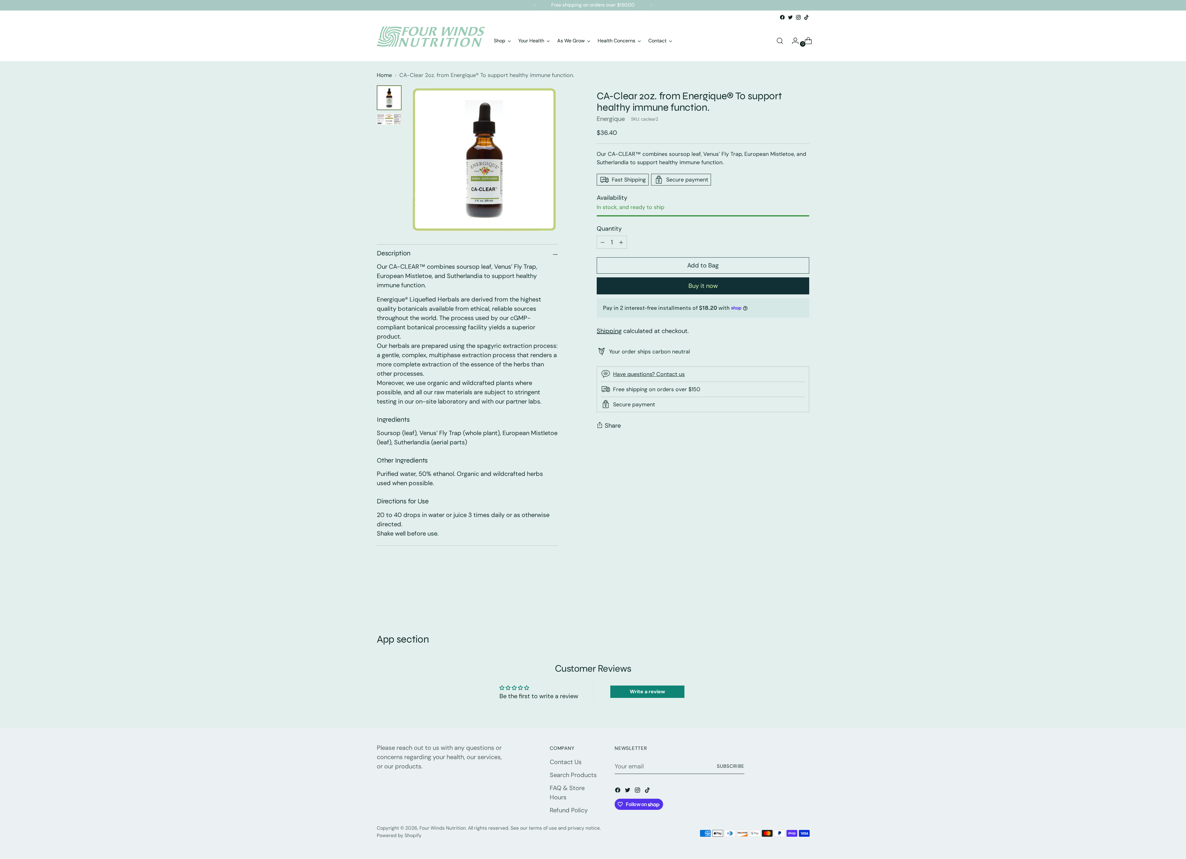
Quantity (609, 228)
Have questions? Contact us (649, 374)
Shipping (609, 331)
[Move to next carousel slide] (804, 600)
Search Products (573, 775)
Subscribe (731, 766)
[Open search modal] (780, 41)
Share (613, 425)
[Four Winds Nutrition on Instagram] (798, 17)
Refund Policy (569, 810)
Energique (611, 119)
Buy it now (703, 286)
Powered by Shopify (399, 835)
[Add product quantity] (602, 242)
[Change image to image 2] (389, 119)
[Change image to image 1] (389, 97)
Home (384, 75)
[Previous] (534, 5)
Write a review (647, 691)
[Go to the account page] (793, 41)
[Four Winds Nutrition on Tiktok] (806, 17)
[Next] (651, 5)
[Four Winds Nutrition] (431, 41)
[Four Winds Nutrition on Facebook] (782, 17)
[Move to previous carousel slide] (789, 600)
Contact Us (566, 762)
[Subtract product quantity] (621, 242)
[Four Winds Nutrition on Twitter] (790, 17)
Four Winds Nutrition (442, 828)
